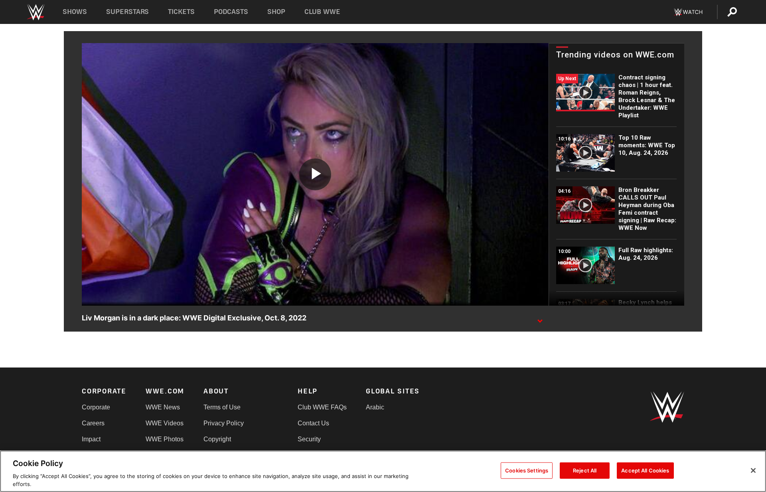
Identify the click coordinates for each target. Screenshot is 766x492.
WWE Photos (165, 439)
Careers (93, 423)
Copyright (217, 439)
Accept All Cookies (645, 470)
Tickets (181, 12)
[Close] (753, 470)
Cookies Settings (526, 470)
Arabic (375, 407)
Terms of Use (222, 407)
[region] (383, 471)
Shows (75, 12)
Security (309, 439)
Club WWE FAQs (322, 407)
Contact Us (313, 423)
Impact (91, 439)
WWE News (163, 407)
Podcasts (231, 12)
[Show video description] (540, 318)
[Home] (35, 12)
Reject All (584, 470)
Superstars (127, 12)
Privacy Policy (223, 423)
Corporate (96, 407)
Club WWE (322, 12)
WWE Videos (165, 423)
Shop (276, 12)
